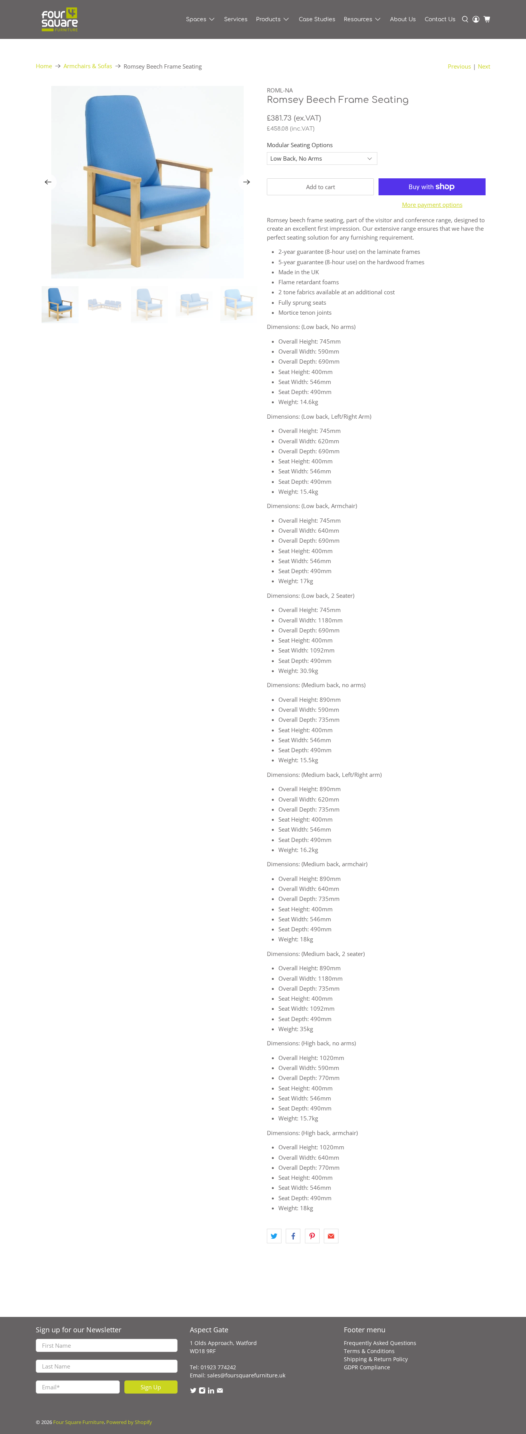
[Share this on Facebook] (293, 1236)
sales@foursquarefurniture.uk (246, 1375)
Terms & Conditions (369, 1351)
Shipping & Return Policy (376, 1359)
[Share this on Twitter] (274, 1236)
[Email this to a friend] (331, 1236)
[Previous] (48, 182)
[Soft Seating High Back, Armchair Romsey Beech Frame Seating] (147, 182)
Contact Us (440, 19)
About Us (403, 19)
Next (484, 66)
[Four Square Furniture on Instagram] (202, 1391)
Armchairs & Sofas (88, 66)
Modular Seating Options (300, 145)
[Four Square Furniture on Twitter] (193, 1391)
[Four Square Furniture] (59, 19)
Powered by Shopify (129, 1422)
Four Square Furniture (78, 1422)
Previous (459, 66)
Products (268, 19)
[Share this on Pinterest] (312, 1236)
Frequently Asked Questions (380, 1343)
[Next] (246, 182)
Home (44, 66)
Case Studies (317, 19)
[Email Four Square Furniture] (219, 1391)
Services (236, 19)
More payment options (432, 204)
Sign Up (151, 1387)
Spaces (196, 19)
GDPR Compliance (367, 1367)
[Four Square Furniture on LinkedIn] (211, 1391)
